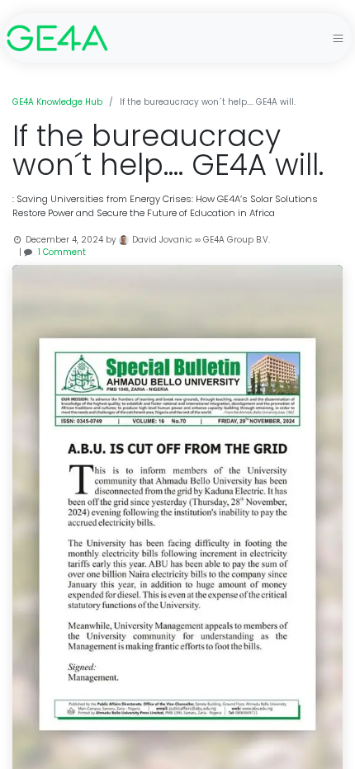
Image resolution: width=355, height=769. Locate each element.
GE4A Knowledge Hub (57, 102)
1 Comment (62, 252)
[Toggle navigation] (338, 38)
